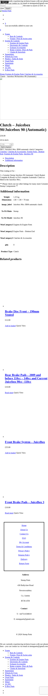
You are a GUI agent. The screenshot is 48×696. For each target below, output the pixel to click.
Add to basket (6, 147)
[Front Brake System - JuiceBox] (26, 437)
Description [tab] (9, 158)
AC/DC (8, 684)
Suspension (9, 671)
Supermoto (9, 680)
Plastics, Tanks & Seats (14, 675)
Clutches (3, 152)
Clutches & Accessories (33, 74)
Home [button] (24, 525)
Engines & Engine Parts (14, 74)
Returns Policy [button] (24, 555)
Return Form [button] (24, 563)
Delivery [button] (24, 559)
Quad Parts (9, 677)
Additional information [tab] (14, 160)
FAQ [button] (24, 538)
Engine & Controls (12, 657)
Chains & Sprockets (17, 668)
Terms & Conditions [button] (24, 547)
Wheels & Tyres (11, 673)
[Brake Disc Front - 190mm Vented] (26, 306)
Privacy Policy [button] (24, 551)
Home (2, 74)
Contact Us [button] (24, 534)
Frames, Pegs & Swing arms (21, 655)
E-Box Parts (9, 686)
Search (7, 8)
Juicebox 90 (28, 154)
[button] (10, 326)
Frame (7, 650)
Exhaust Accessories (18, 664)
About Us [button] (24, 530)
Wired (7, 682)
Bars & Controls (16, 653)
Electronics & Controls (19, 662)
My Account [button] (24, 542)
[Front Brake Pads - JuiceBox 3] (26, 497)
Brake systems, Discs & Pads (21, 666)
